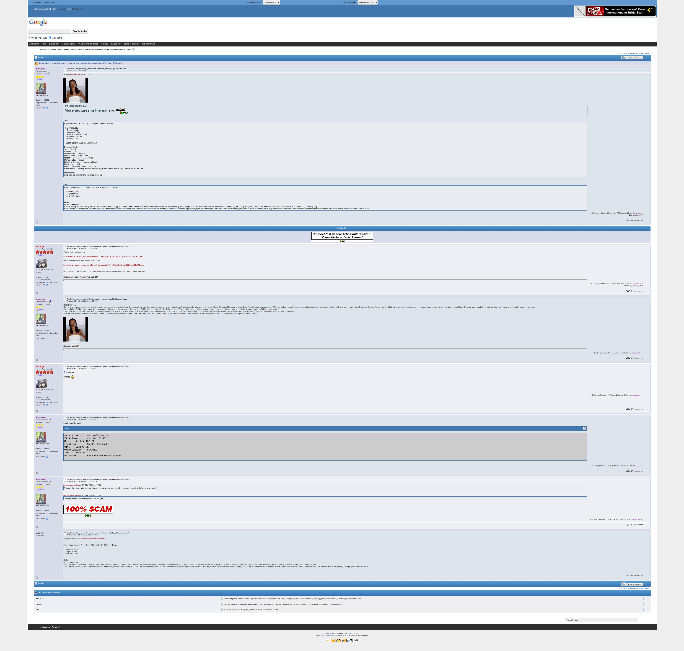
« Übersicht (45, 627)
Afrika (53, 49)
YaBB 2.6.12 (352, 633)
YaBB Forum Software (325, 635)
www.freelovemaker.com (79, 74)
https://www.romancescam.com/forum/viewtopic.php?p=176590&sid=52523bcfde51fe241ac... (103, 265)
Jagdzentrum (148, 44)
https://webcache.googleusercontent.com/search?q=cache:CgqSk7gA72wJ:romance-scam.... (103, 256)
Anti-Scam (44, 49)
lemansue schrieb (71, 485)
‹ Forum (54, 627)
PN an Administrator (87, 44)
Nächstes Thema (642, 53)
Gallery (104, 44)
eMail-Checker (131, 44)
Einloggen (62, 9)
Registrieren (78, 9)
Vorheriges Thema (626, 53)
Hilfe (44, 44)
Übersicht (34, 44)
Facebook (116, 44)
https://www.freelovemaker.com (91, 539)
